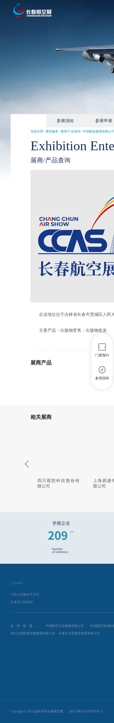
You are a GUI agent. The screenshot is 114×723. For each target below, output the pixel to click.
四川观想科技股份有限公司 (58, 483)
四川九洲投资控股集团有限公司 (33, 633)
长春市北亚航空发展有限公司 (79, 633)
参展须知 (65, 120)
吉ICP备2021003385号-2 (86, 711)
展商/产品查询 (71, 131)
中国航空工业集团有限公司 (65, 626)
